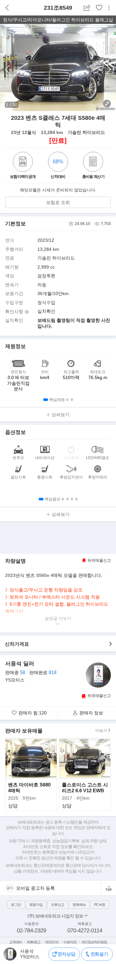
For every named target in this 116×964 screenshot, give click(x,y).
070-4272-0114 (84, 930)
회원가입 (36, 905)
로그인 (16, 905)
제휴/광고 (33, 942)
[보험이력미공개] (23, 162)
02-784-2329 (31, 930)
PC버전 (99, 905)
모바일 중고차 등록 (35, 888)
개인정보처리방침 (94, 942)
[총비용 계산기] (93, 162)
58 (22, 672)
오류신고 (57, 905)
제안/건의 (52, 942)
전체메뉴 (79, 905)
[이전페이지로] (7, 8)
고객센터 (15, 942)
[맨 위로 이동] (108, 888)
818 (52, 672)
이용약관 (69, 942)
